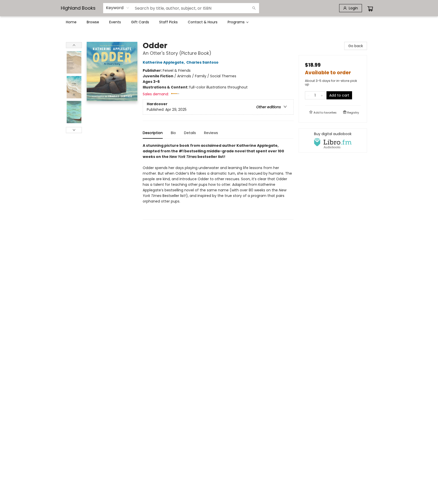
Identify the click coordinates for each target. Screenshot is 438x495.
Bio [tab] (173, 132)
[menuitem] (71, 22)
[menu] (219, 22)
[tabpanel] (218, 181)
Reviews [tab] (211, 132)
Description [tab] (153, 132)
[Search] (254, 8)
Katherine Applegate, (164, 62)
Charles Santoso (202, 62)
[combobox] (117, 8)
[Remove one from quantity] (308, 95)
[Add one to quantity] (322, 95)
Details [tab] (190, 132)
